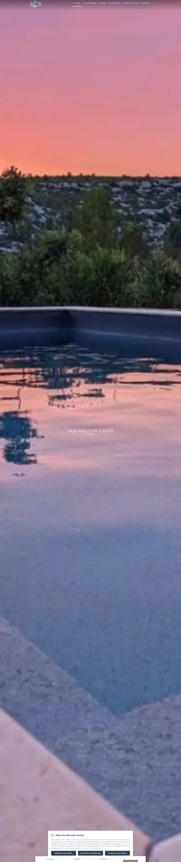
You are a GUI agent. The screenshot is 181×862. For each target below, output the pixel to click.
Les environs (114, 3)
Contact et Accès (131, 3)
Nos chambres (90, 3)
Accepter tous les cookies (117, 853)
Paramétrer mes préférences (90, 853)
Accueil (77, 3)
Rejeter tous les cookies (63, 853)
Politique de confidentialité (91, 848)
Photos (102, 3)
